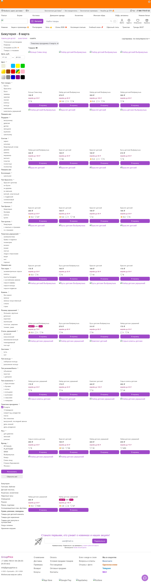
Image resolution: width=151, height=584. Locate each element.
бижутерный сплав (11, 147)
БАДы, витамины (121, 15)
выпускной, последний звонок (15, 421)
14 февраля (8, 410)
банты (6, 85)
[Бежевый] (3, 66)
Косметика (79, 15)
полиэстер (8, 166)
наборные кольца (10, 361)
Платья (4, 15)
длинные (7, 316)
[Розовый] (23, 71)
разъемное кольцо (11, 364)
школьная (7, 176)
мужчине (7, 131)
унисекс (7, 439)
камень (6, 152)
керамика (7, 155)
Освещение (5, 499)
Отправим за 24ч (10, 47)
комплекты (8, 108)
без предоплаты (71, 11)
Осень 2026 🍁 (61, 27)
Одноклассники (110, 564)
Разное (4, 502)
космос (6, 245)
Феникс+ (7, 466)
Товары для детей (8, 38)
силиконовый (9, 199)
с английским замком (12, 280)
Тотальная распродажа (13, 42)
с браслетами (9, 383)
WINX (6, 451)
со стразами (8, 230)
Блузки (19, 15)
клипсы (6, 102)
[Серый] (8, 77)
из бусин (7, 185)
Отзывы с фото (85, 564)
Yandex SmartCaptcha (79, 547)
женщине (7, 129)
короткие (7, 318)
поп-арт (7, 345)
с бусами (7, 386)
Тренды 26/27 (138, 27)
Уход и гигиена (7, 525)
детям (6, 126)
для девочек (8, 433)
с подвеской (8, 196)
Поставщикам (56, 564)
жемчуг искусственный (12, 300)
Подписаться (99, 541)
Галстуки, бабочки (8, 486)
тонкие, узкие (9, 327)
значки (6, 100)
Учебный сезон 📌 (96, 27)
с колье (6, 389)
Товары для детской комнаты (12, 514)
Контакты (54, 572)
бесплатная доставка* (53, 11)
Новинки (4, 27)
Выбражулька (9, 454)
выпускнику (8, 120)
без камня (8, 295)
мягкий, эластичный (11, 194)
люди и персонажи (11, 253)
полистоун (8, 164)
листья (6, 251)
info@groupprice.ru (9, 567)
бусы (6, 91)
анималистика (9, 236)
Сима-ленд (8, 460)
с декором (8, 376)
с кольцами (8, 392)
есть (5, 352)
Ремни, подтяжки (7, 505)
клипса (6, 214)
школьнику (8, 134)
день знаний (8, 424)
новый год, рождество (12, 413)
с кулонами (8, 394)
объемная (8, 371)
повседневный (9, 342)
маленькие (8, 321)
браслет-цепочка (10, 182)
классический (9, 336)
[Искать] (111, 21)
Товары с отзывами (11, 50)
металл (6, 158)
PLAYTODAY (8, 449)
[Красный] (13, 71)
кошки (6, 248)
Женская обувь (99, 15)
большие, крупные (11, 313)
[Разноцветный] (18, 71)
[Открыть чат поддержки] (145, 578)
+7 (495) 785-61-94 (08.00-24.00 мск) (12, 562)
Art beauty (7, 446)
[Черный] (23, 77)
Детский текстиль (7, 489)
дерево (6, 149)
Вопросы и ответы (87, 561)
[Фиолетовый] (18, 77)
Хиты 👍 (49, 27)
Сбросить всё (12, 476)
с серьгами (8, 397)
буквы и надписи (10, 239)
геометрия (8, 242)
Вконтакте (107, 561)
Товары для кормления (10, 517)
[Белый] (8, 66)
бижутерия (8, 209)
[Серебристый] (3, 77)
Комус (6, 457)
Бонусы (37, 572)
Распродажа (37, 27)
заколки (7, 97)
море (6, 256)
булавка (7, 212)
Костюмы (36, 15)
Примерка (38, 564)
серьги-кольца (9, 285)
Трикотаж (126, 27)
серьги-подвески (10, 288)
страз (6, 306)
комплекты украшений (12, 111)
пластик (7, 161)
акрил (6, 141)
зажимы (7, 94)
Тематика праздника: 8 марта (43, 43)
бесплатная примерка (89, 11)
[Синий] (13, 77)
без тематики (9, 418)
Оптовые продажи (58, 568)
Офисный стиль (113, 27)
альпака (7, 144)
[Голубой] (13, 66)
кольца (6, 105)
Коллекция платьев (78, 27)
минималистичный (11, 339)
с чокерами (8, 400)
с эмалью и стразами (12, 227)
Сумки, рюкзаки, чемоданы (12, 511)
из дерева (7, 188)
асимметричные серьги (13, 271)
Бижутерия (22, 38)
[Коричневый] (8, 71)
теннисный (8, 202)
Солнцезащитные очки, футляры (14, 508)
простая (7, 374)
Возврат (37, 568)
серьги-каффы (9, 282)
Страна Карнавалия (11, 463)
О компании (39, 557)
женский (7, 436)
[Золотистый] (3, 71)
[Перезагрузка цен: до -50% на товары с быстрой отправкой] (75, 4)
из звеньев (8, 191)
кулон (6, 217)
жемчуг (6, 298)
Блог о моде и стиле (88, 557)
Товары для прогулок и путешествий (10, 521)
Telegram (107, 568)
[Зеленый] (23, 66)
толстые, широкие (11, 324)
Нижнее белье (144, 15)
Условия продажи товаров (61, 561)
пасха (6, 415)
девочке (7, 123)
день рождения (10, 427)
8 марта (7, 407)
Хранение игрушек (8, 528)
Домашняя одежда (57, 15)
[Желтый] (18, 66)
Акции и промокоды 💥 (20, 27)
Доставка (38, 561)
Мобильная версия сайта (11, 574)
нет (5, 259)
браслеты (7, 88)
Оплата (53, 557)
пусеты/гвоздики (10, 277)
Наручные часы (7, 496)
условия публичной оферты (90, 545)
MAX (105, 572)
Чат (133, 11)
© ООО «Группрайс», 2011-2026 (12, 571)
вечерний (7, 334)
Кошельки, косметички (9, 492)
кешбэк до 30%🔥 (107, 11)
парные (7, 262)
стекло (6, 303)
